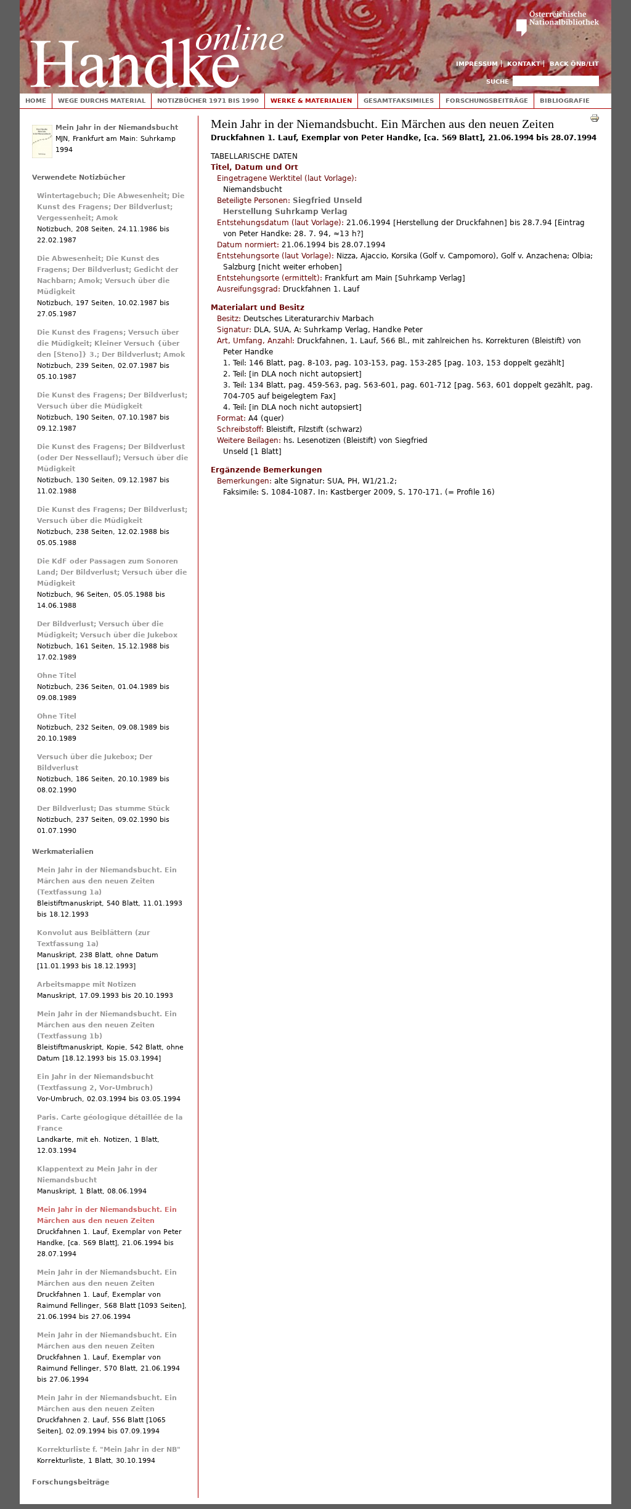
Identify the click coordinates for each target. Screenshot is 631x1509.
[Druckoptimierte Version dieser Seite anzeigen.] (595, 117)
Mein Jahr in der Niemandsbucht (116, 128)
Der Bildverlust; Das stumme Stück (103, 809)
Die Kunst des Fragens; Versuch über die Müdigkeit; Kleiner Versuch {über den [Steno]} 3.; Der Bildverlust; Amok (111, 343)
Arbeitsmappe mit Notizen (86, 985)
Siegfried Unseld (327, 200)
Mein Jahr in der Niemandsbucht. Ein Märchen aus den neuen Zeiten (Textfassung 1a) (107, 881)
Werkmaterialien (63, 852)
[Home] (157, 44)
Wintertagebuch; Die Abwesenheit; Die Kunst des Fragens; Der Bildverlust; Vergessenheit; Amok (110, 207)
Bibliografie (565, 100)
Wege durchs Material (101, 100)
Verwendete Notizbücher (78, 177)
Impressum (477, 63)
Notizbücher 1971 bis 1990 (208, 100)
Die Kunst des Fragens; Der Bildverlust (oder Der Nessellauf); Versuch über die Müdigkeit (112, 458)
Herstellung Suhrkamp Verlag (285, 211)
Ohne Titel (56, 676)
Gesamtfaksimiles (399, 100)
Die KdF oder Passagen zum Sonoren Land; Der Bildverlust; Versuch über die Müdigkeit (112, 572)
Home (35, 100)
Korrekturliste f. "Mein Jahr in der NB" (109, 1450)
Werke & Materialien (311, 100)
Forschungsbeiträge (487, 100)
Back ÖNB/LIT (574, 63)
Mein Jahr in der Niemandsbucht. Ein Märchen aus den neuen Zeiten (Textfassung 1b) (107, 1025)
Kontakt (523, 63)
